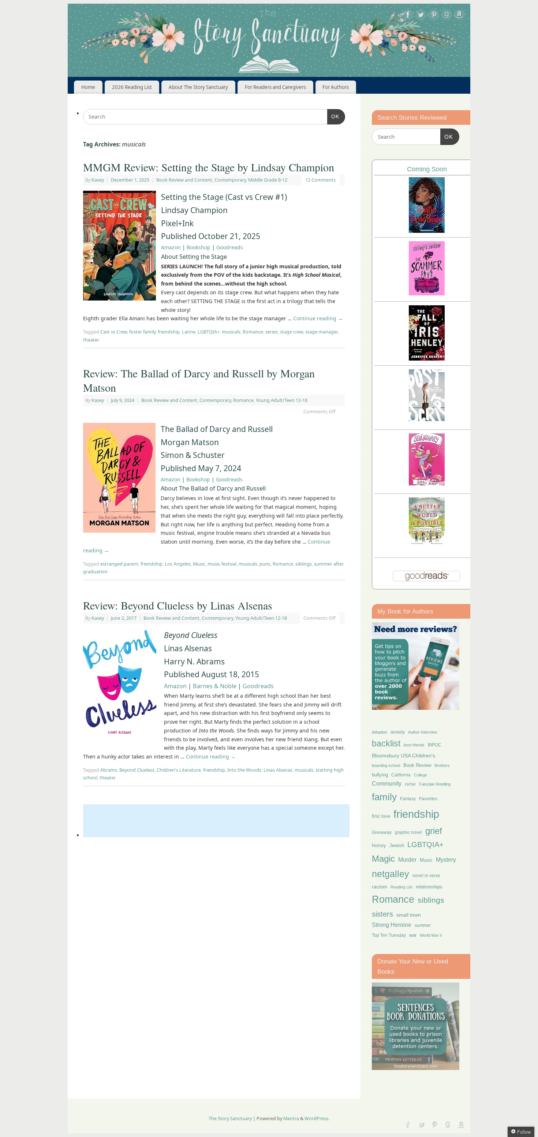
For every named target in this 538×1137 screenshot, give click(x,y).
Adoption (379, 732)
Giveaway (382, 832)
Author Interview (422, 732)
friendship (169, 332)
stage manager (321, 332)
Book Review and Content (184, 180)
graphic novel (408, 832)
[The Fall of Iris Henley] (427, 358)
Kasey (97, 180)
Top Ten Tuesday (389, 935)
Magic (383, 859)
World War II (431, 935)
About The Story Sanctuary (198, 87)
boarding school (386, 765)
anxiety (398, 732)
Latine (188, 332)
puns (264, 564)
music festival (222, 564)
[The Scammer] (427, 293)
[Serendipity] (427, 483)
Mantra (291, 1118)
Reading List (401, 887)
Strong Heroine (391, 925)
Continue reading (318, 318)
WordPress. (317, 1118)
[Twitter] (420, 16)
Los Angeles (178, 564)
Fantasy (408, 798)
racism (379, 887)
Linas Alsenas (278, 770)
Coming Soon (427, 169)
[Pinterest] (433, 16)
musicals (231, 332)
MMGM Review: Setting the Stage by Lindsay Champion (208, 167)
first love (381, 816)
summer (423, 925)
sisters (382, 914)
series (271, 332)
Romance (253, 332)
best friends (414, 745)
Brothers (442, 765)
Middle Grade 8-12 (267, 180)
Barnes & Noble (214, 686)
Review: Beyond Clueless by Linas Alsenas (177, 605)
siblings (303, 564)
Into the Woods (244, 770)
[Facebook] (408, 16)
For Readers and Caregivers (275, 87)
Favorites (428, 798)
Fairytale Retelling (435, 784)
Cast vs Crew (113, 332)
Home (88, 87)
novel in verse (426, 875)
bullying (380, 775)
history (379, 845)
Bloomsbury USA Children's (403, 755)
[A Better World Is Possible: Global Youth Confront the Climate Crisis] (427, 543)
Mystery (446, 860)
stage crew (291, 332)
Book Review (417, 765)
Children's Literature (179, 770)
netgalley (390, 874)
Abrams (108, 770)
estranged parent (119, 564)
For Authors (335, 87)
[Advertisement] (216, 820)
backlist (386, 743)
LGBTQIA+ (209, 332)
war (412, 935)
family (384, 797)
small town (408, 915)
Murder (407, 859)
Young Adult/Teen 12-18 (281, 400)
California (401, 775)
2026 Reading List (132, 87)
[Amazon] (459, 16)
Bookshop (198, 247)
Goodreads (229, 247)
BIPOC (434, 745)
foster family (142, 332)
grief (433, 831)
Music (199, 564)
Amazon (171, 247)
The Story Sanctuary (230, 1118)
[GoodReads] (446, 16)
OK (333, 116)
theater (91, 340)
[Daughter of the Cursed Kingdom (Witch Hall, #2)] (427, 231)
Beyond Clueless (136, 770)
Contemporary (230, 180)
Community (386, 783)
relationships (429, 887)
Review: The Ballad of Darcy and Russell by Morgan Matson (199, 380)
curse (410, 784)
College (420, 775)
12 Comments (320, 180)
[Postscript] (427, 419)
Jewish (396, 845)
